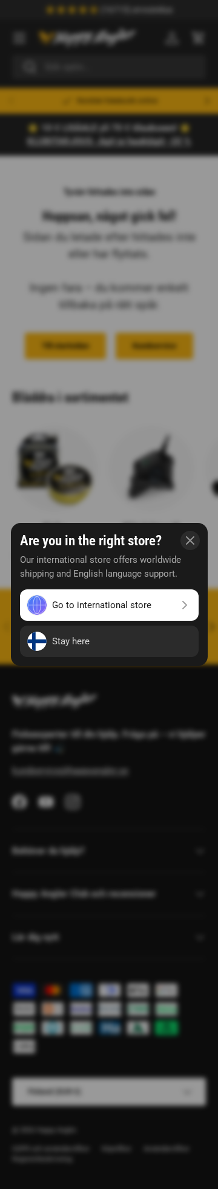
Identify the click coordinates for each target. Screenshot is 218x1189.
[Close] (190, 540)
